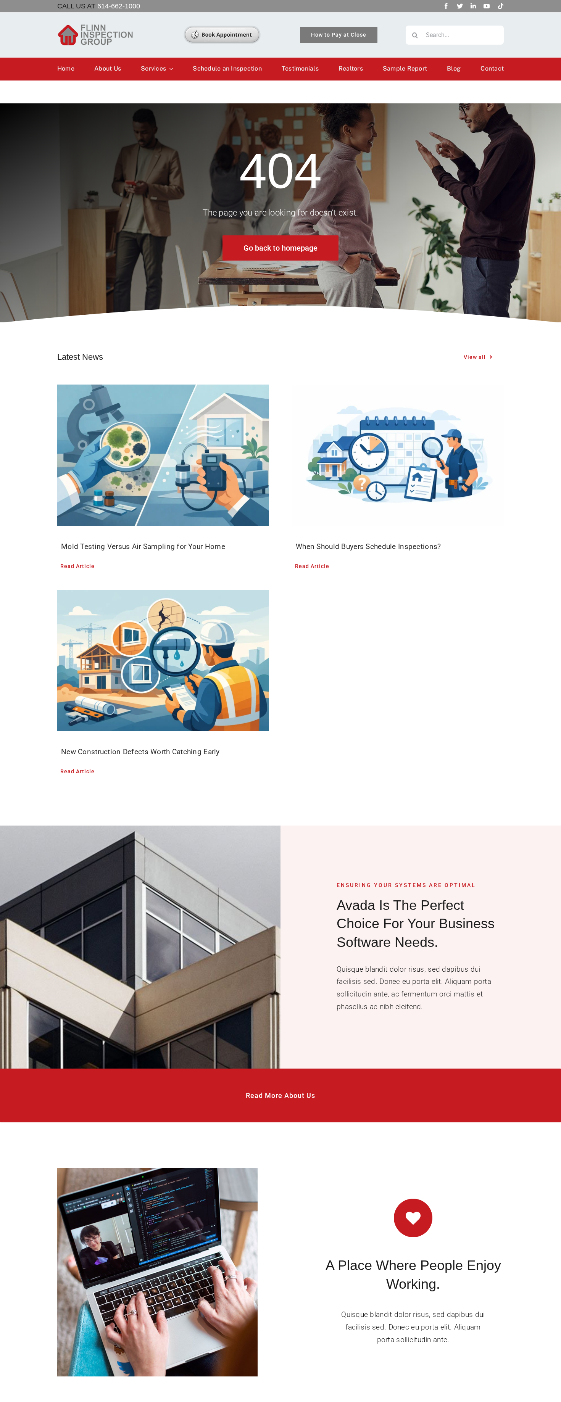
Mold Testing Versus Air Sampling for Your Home (143, 546)
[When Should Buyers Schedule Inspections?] (398, 455)
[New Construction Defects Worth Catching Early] (163, 660)
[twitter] (460, 6)
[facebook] (446, 6)
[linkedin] (473, 6)
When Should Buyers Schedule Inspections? (368, 546)
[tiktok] (501, 6)
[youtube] (487, 6)
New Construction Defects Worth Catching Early (140, 751)
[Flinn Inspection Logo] (95, 27)
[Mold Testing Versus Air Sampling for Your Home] (163, 455)
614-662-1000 (118, 6)
